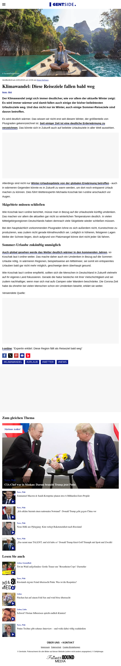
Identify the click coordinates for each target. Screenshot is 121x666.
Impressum (45, 647)
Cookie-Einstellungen (71, 647)
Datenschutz (56, 647)
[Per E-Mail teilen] (22, 355)
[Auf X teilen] (10, 355)
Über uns (53, 642)
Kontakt (68, 642)
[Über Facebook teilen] (4, 355)
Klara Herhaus (43, 80)
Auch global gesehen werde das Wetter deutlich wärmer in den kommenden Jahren (54, 252)
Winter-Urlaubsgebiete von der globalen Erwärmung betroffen (70, 183)
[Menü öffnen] (3, 4)
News (4, 92)
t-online (7, 348)
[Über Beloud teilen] (28, 355)
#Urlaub (32, 362)
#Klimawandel (13, 362)
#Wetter (48, 362)
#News (62, 362)
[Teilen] (16, 355)
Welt (10, 92)
